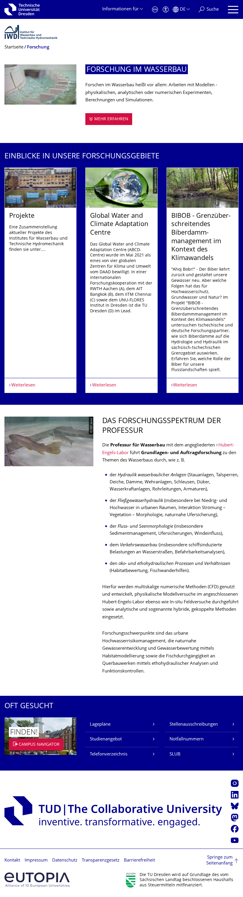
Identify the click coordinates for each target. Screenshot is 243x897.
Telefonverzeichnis (108, 754)
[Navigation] (233, 10)
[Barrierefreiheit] (165, 9)
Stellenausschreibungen (194, 724)
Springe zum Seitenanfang (219, 860)
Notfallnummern (187, 739)
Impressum (36, 860)
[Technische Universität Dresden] (22, 9)
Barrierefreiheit (139, 860)
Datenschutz (64, 860)
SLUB (175, 754)
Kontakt (12, 860)
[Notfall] (155, 9)
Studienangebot (106, 739)
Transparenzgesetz (100, 860)
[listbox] (121, 280)
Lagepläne (100, 724)
